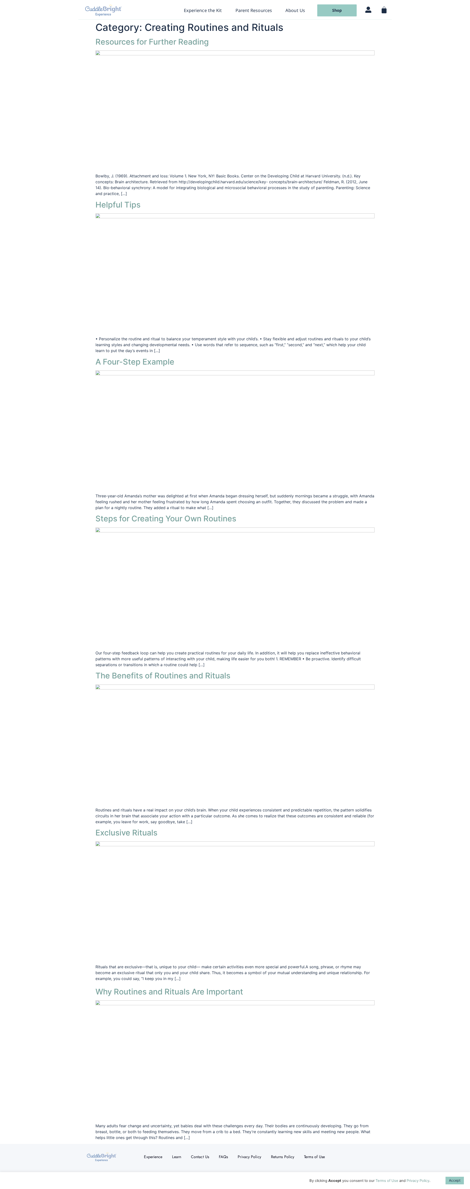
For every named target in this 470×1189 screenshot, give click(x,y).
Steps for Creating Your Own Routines (165, 518)
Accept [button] (454, 1180)
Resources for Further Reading (152, 42)
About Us (295, 10)
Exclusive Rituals (126, 832)
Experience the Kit (203, 10)
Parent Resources (253, 10)
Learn (176, 1157)
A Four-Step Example (134, 362)
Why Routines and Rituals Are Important (169, 991)
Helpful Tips (118, 204)
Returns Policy (282, 1157)
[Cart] (383, 10)
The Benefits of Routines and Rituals (162, 675)
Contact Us (200, 1157)
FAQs (223, 1157)
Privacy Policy (249, 1157)
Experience (153, 1157)
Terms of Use (314, 1157)
